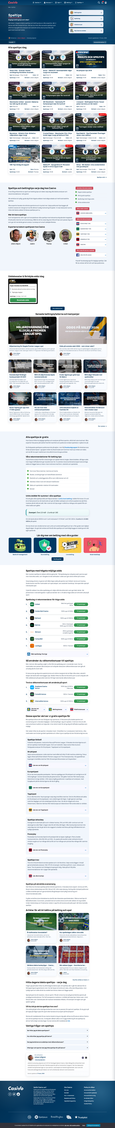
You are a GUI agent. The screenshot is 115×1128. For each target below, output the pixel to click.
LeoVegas (38, 646)
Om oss (66, 1090)
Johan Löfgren (21, 38)
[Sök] (99, 3)
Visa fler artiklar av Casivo (80, 980)
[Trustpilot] (81, 1118)
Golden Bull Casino (41, 611)
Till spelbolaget (81, 604)
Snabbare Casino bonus (41, 687)
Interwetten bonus (41, 701)
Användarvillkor (88, 1098)
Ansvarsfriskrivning (90, 1095)
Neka (83, 1125)
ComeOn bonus (40, 694)
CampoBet (39, 639)
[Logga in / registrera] (106, 3)
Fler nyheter (101, 426)
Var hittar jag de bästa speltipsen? (38, 1030)
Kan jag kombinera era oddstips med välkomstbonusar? (45, 1042)
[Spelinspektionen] (69, 1118)
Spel (59, 2)
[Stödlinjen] (57, 1118)
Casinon (37, 2)
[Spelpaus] (41, 1118)
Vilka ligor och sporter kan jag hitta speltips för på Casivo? (46, 1048)
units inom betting (65, 499)
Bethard (38, 618)
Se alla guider (57, 559)
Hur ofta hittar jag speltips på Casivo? (39, 1036)
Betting (69, 2)
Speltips (79, 2)
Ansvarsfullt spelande (90, 1093)
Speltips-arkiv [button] (101, 177)
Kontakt (66, 1093)
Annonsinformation (89, 1090)
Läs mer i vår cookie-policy (72, 1125)
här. (69, 1021)
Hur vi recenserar (69, 1095)
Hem (9, 7)
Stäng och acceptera (93, 1125)
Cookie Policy (88, 1103)
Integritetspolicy (89, 1101)
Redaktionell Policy (69, 1098)
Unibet (37, 604)
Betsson (38, 632)
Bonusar (48, 2)
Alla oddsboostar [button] (58, 308)
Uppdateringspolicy (70, 1101)
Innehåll (11, 42)
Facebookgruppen (71, 447)
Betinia (37, 625)
